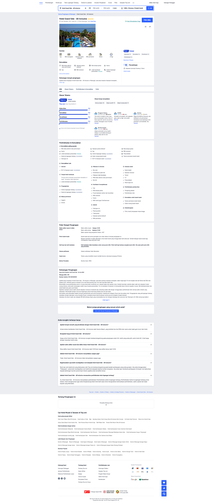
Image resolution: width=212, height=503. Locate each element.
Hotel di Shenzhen (106, 455)
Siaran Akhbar (81, 471)
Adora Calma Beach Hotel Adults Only (67, 422)
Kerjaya (80, 474)
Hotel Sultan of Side (83, 419)
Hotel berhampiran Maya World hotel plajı (68, 432)
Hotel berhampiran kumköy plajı (66, 435)
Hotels (96, 392)
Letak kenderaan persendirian (68, 153)
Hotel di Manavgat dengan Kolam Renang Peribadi (110, 445)
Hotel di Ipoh (105, 451)
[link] (154, 2)
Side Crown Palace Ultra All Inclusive (67, 419)
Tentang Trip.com (82, 468)
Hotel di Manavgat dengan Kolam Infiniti (118, 442)
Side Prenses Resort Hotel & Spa (86, 422)
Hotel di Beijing (96, 455)
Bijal (90, 419)
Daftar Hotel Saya (103, 476)
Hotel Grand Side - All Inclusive (73, 19)
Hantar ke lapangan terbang (68, 156)
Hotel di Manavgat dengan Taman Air (85, 445)
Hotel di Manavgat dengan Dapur (138, 442)
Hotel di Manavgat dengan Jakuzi (66, 445)
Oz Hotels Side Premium (131, 419)
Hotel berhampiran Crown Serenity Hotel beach (120, 429)
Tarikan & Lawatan (86, 2)
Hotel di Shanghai (86, 455)
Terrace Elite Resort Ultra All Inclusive (115, 422)
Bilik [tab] (60, 89)
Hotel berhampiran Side (82, 435)
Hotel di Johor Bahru (115, 451)
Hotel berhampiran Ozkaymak (65, 429)
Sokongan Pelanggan (63, 468)
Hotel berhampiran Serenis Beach (82, 429)
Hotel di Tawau (62, 455)
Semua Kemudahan (64, 73)
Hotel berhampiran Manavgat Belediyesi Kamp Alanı (112, 432)
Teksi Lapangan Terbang (71, 2)
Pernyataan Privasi (83, 479)
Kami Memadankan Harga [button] (133, 21)
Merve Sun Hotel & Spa (144, 419)
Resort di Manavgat (74, 442)
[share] (163, 488)
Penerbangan (49, 2)
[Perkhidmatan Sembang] (163, 493)
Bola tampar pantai (128, 148)
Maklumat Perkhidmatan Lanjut (66, 474)
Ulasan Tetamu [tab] (69, 89)
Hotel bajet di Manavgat (86, 442)
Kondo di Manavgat (63, 442)
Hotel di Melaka (87, 451)
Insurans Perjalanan (100, 2)
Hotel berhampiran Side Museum (88, 432)
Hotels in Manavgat (130, 392)
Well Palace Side (100, 422)
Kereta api (59, 2)
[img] (77, 35)
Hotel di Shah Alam (140, 451)
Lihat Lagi (61, 82)
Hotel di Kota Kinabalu (76, 451)
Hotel (41, 2)
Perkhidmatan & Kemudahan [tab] (84, 89)
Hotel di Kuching (97, 451)
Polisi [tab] (97, 89)
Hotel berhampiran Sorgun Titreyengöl (136, 432)
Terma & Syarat (82, 476)
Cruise (110, 2)
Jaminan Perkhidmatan (64, 471)
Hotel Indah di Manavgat (100, 442)
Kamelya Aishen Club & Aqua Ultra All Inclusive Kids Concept (108, 419)
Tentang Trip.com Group (84, 482)
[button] (133, 3)
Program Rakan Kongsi (104, 474)
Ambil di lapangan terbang (99, 153)
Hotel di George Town (127, 451)
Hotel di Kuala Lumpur (63, 451)
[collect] (163, 482)
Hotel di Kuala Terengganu (73, 455)
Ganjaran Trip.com (125, 2)
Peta (115, 2)
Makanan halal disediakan (99, 175)
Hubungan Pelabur (103, 468)
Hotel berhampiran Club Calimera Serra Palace (100, 435)
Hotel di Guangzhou (117, 455)
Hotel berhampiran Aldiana (99, 429)
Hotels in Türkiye (104, 392)
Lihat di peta (127, 71)
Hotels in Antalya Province (117, 392)
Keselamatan (102, 479)
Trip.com (91, 392)
